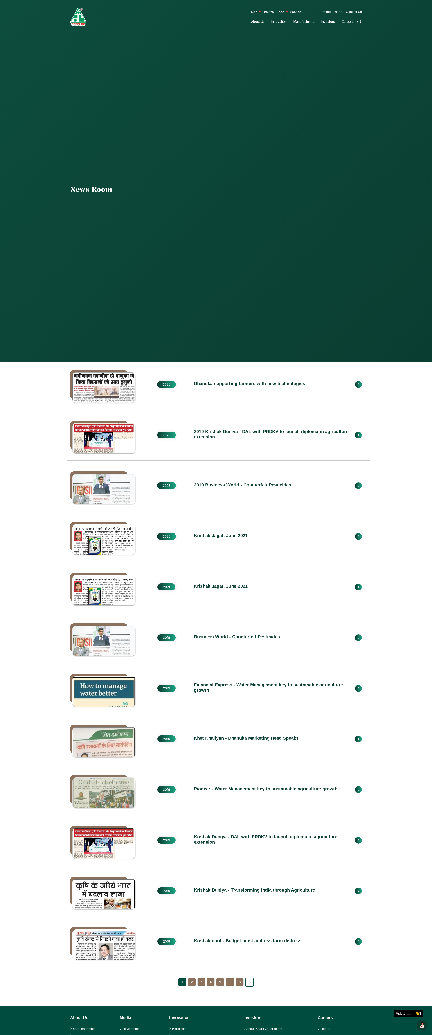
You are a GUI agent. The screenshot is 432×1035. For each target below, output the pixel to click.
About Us (258, 21)
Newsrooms (131, 1028)
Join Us (326, 1028)
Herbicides (179, 1028)
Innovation (279, 21)
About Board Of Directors (264, 1028)
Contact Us (354, 12)
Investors (328, 21)
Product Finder (331, 12)
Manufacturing (304, 21)
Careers (347, 21)
